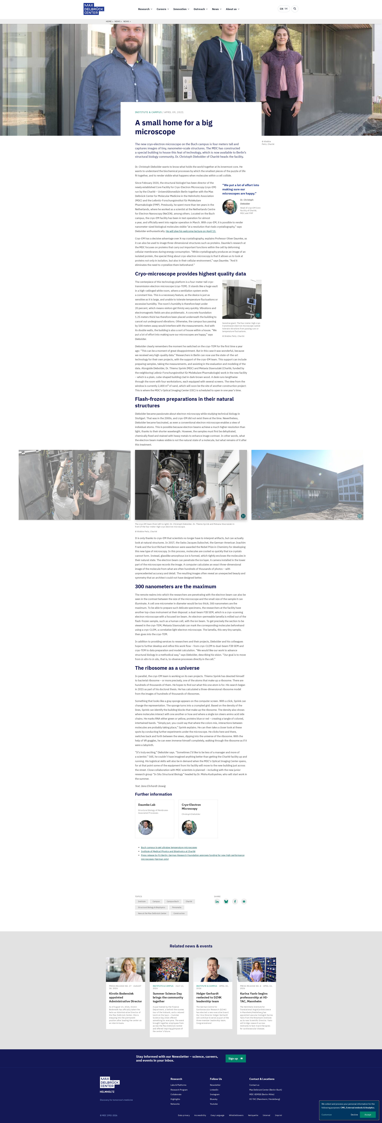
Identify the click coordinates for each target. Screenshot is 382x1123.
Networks (175, 1104)
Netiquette (253, 1115)
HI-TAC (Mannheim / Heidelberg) (264, 1099)
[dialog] (349, 1110)
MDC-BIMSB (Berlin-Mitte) (261, 1094)
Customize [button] (327, 1114)
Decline (354, 1114)
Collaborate (176, 1094)
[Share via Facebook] (235, 901)
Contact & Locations (261, 1079)
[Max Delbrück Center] (94, 14)
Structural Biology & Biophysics (151, 907)
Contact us (254, 1085)
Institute (141, 901)
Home (109, 21)
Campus (156, 901)
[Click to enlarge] (242, 299)
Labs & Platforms (178, 1085)
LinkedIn (214, 1089)
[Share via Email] (244, 901)
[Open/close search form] (294, 8)
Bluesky (213, 1099)
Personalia (176, 907)
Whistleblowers (236, 1115)
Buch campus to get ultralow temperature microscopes (169, 847)
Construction (179, 913)
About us (231, 9)
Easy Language (217, 1115)
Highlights (175, 1099)
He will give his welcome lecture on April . (191, 231)
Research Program (179, 1089)
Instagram (215, 1094)
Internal (266, 1115)
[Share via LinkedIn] (217, 901)
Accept (368, 1114)
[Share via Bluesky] (226, 901)
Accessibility (200, 1115)
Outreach (199, 9)
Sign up (233, 1058)
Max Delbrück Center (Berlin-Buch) (265, 1089)
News (215, 9)
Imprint (278, 1115)
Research (144, 9)
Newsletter (215, 1085)
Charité (189, 901)
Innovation (180, 9)
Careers (161, 9)
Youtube (214, 1104)
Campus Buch (173, 901)
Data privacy (184, 1115)
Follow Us (216, 1079)
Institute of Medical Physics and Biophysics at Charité (168, 851)
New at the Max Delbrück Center (152, 913)
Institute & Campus (148, 112)
